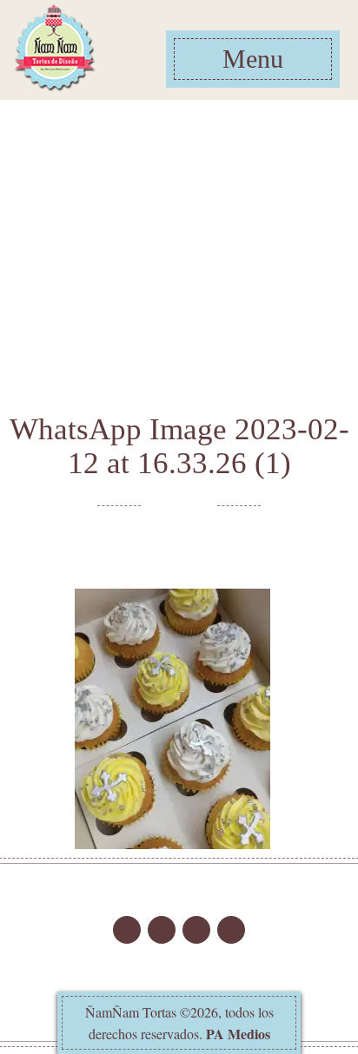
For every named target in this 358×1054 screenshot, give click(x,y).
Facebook (162, 930)
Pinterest (231, 930)
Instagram (127, 930)
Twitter (196, 930)
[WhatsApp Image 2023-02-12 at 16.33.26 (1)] (172, 717)
